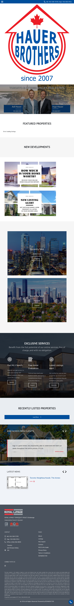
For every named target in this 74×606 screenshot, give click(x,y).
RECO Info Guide (43, 547)
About (40, 536)
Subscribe (54, 385)
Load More (36, 417)
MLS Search (41, 542)
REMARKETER (42, 556)
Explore (37, 258)
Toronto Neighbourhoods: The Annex (45, 478)
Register (11, 382)
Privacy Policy (42, 550)
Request (32, 385)
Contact (40, 544)
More (31, 481)
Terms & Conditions (44, 553)
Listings (40, 539)
